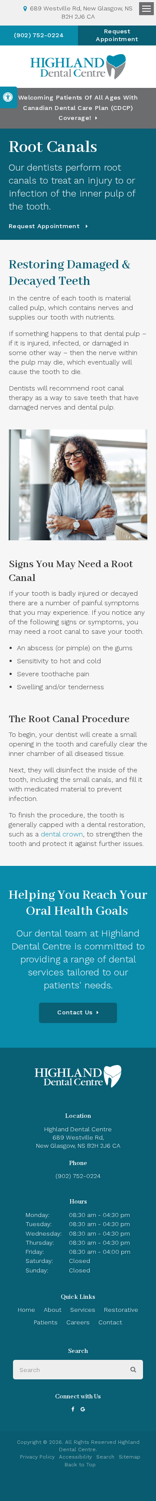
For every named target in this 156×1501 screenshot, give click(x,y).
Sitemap (129, 1457)
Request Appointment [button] (117, 35)
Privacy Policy (37, 1457)
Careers (78, 1322)
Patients (46, 1322)
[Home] (78, 66)
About (53, 1309)
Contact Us (74, 1012)
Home (26, 1309)
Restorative (121, 1309)
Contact (110, 1322)
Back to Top (80, 1465)
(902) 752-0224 (39, 35)
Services (82, 1309)
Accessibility (75, 1457)
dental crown (62, 834)
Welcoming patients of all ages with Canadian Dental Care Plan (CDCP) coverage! (78, 107)
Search (105, 1457)
